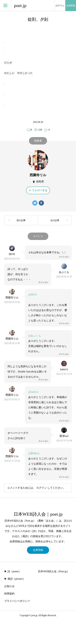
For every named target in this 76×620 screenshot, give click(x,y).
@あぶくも (34, 335)
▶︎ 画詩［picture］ (14, 578)
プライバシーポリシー (17, 601)
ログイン (60, 5)
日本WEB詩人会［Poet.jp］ (53, 571)
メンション (64, 257)
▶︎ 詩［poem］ (12, 571)
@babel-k (33, 392)
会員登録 (70, 5)
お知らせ (9, 586)
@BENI (32, 294)
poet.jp (20, 5)
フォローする (39, 190)
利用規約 (9, 593)
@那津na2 (33, 453)
